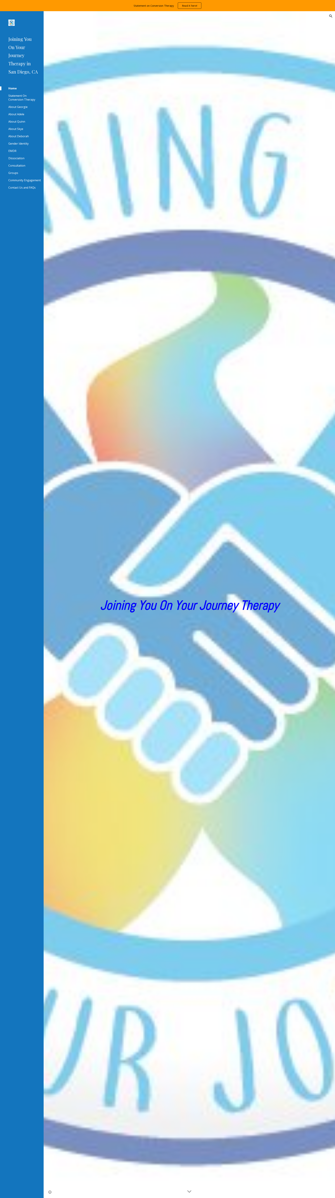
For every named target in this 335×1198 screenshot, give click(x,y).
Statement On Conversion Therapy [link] (21, 97)
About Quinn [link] (16, 121)
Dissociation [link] (16, 158)
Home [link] (12, 88)
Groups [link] (13, 173)
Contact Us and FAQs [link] (22, 187)
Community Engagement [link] (24, 180)
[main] (189, 605)
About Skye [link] (15, 129)
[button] (331, 16)
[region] (167, 5)
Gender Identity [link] (18, 143)
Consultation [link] (16, 165)
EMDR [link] (12, 151)
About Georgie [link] (18, 107)
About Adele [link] (16, 114)
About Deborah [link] (18, 136)
